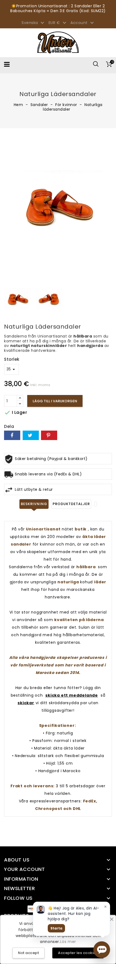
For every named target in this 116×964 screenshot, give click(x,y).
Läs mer (68, 941)
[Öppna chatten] (101, 949)
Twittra (31, 435)
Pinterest (49, 435)
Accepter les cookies (78, 952)
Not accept (28, 952)
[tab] (95, 504)
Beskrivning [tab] (34, 503)
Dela (12, 435)
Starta (56, 928)
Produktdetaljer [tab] (71, 503)
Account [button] (82, 23)
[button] (101, 949)
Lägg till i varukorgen (55, 401)
